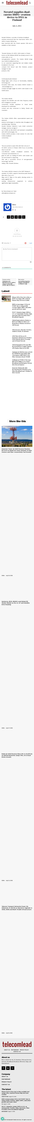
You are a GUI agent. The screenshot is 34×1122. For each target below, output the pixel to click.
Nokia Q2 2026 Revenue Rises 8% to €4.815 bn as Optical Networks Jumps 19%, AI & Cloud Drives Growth (17, 755)
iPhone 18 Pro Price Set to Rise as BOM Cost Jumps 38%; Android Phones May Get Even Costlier (21, 298)
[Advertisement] (17, 392)
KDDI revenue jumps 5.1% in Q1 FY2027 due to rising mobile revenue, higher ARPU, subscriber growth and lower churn (21, 307)
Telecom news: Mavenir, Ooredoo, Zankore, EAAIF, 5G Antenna (22, 330)
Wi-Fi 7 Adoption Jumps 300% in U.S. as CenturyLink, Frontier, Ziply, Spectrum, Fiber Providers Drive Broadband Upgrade (22, 314)
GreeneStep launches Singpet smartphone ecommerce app (24, 283)
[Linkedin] (12, 217)
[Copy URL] (8, 217)
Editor (14, 204)
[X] (15, 209)
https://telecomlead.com (17, 207)
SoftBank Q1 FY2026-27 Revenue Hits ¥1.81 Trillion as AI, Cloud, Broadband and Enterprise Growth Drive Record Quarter (22, 362)
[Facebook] (12, 209)
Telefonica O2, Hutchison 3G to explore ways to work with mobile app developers (9, 283)
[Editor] (7, 207)
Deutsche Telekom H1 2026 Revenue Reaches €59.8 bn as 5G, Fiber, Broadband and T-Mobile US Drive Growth (22, 370)
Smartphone (5, 1096)
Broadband (5, 1111)
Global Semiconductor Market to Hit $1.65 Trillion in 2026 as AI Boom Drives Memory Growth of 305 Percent (21, 322)
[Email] (23, 217)
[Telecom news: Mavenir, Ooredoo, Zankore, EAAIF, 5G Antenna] (6, 330)
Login (30, 243)
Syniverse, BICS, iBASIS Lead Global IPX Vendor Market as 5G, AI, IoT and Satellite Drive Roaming (16, 603)
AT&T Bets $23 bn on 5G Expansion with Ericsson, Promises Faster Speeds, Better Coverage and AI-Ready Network (22, 338)
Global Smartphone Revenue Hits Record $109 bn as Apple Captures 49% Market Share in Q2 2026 (22, 346)
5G (2, 1104)
